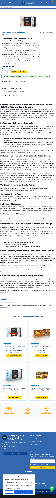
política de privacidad (42, 464)
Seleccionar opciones (14, 355)
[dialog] (19, 484)
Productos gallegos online (37, 438)
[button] (9, 3)
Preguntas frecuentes (36, 441)
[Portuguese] (14, 451)
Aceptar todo (28, 492)
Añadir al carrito (18, 72)
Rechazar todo (18, 492)
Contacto (32, 448)
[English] (2, 451)
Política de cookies (16, 488)
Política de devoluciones (35, 491)
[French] (5, 451)
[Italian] (11, 451)
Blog (31, 451)
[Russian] (17, 451)
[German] (8, 451)
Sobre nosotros (34, 444)
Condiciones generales (47, 491)
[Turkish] (20, 451)
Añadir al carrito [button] (42, 355)
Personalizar (9, 492)
